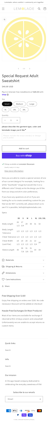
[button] (3, 9)
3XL (24, 110)
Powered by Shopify (29, 419)
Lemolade (20, 419)
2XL (14, 110)
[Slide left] (18, 68)
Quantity (5, 115)
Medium (19, 104)
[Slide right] (30, 68)
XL (6, 110)
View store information (13, 171)
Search (8, 350)
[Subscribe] (40, 399)
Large (31, 104)
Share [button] (7, 286)
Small (7, 104)
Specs (4, 212)
